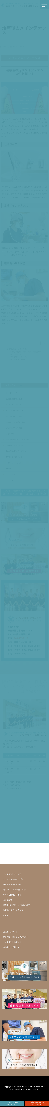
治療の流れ (7, 899)
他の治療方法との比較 (12, 884)
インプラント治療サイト (13, 942)
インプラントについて (12, 874)
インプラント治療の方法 (13, 879)
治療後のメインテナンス (13, 910)
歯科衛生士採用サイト (12, 947)
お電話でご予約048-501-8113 (12, 1103)
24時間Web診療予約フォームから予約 (37, 1103)
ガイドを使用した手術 (12, 894)
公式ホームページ (10, 931)
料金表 (5, 915)
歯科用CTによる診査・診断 (14, 889)
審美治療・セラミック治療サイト (16, 937)
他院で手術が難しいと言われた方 (16, 905)
